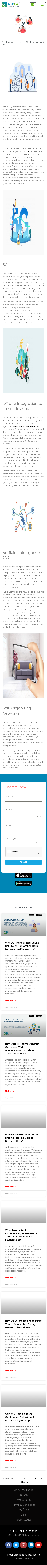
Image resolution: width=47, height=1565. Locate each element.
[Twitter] (16, 1545)
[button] (42, 4)
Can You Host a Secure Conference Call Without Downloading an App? (19, 1417)
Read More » (10, 1000)
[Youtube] (38, 1545)
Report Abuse (23, 1519)
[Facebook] (8, 1545)
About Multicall (23, 1490)
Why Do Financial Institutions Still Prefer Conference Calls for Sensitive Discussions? (22, 946)
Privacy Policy (23, 1499)
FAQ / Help (23, 1509)
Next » (24, 1481)
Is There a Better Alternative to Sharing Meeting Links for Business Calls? (23, 1138)
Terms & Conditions (23, 1504)
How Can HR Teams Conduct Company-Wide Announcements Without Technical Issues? (22, 1048)
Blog (23, 1514)
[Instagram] (23, 1545)
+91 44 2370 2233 (27, 1531)
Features (23, 1495)
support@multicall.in (28, 1554)
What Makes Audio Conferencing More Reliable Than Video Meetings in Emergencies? (21, 1235)
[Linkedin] (31, 1545)
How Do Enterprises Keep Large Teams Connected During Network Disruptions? (23, 1324)
